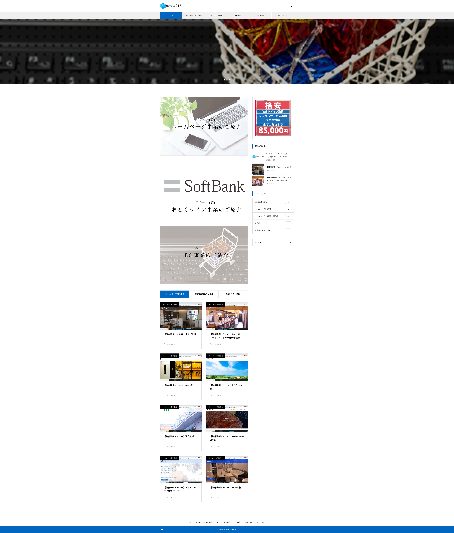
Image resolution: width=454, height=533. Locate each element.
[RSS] (162, 529)
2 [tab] (227, 79)
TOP (171, 15)
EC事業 (238, 15)
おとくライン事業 (215, 15)
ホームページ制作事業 (193, 15)
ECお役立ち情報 (233, 294)
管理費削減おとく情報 (203, 294)
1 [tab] (224, 79)
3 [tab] (229, 79)
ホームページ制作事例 (170, 305)
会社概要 (260, 15)
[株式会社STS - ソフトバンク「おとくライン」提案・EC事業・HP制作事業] (170, 5)
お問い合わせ (283, 15)
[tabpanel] (227, 51)
